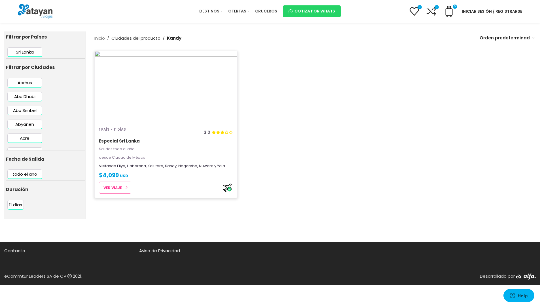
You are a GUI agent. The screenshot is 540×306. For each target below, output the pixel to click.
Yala (221, 166)
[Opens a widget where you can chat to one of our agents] (518, 296)
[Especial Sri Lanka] (166, 86)
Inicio (99, 38)
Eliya (121, 166)
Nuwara (206, 166)
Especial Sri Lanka (119, 141)
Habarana (136, 166)
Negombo (187, 166)
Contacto (14, 251)
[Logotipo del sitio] (35, 11)
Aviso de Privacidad (159, 251)
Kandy (171, 166)
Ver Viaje (112, 187)
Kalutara (155, 166)
